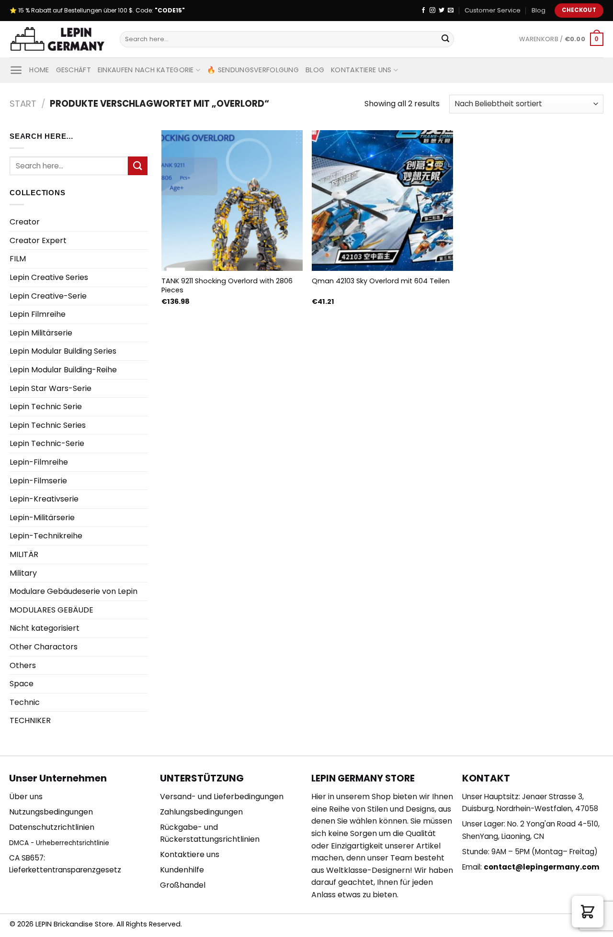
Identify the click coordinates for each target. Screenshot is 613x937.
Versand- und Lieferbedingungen (222, 796)
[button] (587, 911)
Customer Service (493, 10)
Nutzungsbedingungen (51, 811)
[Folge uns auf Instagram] (432, 10)
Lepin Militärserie (41, 332)
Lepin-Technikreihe (46, 535)
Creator (25, 221)
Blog (538, 10)
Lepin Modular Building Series (63, 351)
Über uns (26, 796)
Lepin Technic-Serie (47, 443)
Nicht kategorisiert (44, 628)
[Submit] (445, 39)
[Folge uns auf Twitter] (441, 10)
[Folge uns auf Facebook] (423, 10)
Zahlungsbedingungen (201, 811)
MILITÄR (24, 554)
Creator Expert (38, 240)
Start (23, 104)
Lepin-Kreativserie (44, 498)
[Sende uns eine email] (451, 10)
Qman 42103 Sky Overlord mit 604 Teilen (381, 281)
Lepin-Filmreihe (39, 462)
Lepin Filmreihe (38, 314)
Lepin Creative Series (49, 277)
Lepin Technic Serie (46, 406)
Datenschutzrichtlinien (51, 827)
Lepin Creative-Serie (48, 295)
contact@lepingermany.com (542, 867)
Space (22, 683)
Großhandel (182, 885)
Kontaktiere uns (361, 70)
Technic (25, 702)
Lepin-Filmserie (38, 480)
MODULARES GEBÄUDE (51, 609)
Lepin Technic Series (48, 425)
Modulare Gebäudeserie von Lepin (73, 591)
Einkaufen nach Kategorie (146, 70)
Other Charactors (44, 646)
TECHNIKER (30, 720)
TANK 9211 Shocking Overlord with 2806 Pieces (227, 285)
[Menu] (16, 70)
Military (23, 573)
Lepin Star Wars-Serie (50, 388)
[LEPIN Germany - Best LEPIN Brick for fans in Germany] (57, 39)
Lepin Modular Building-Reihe (63, 369)
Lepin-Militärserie (42, 517)
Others (23, 665)
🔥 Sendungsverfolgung (253, 70)
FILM (18, 258)
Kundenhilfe (182, 869)
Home (39, 70)
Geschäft (73, 70)
